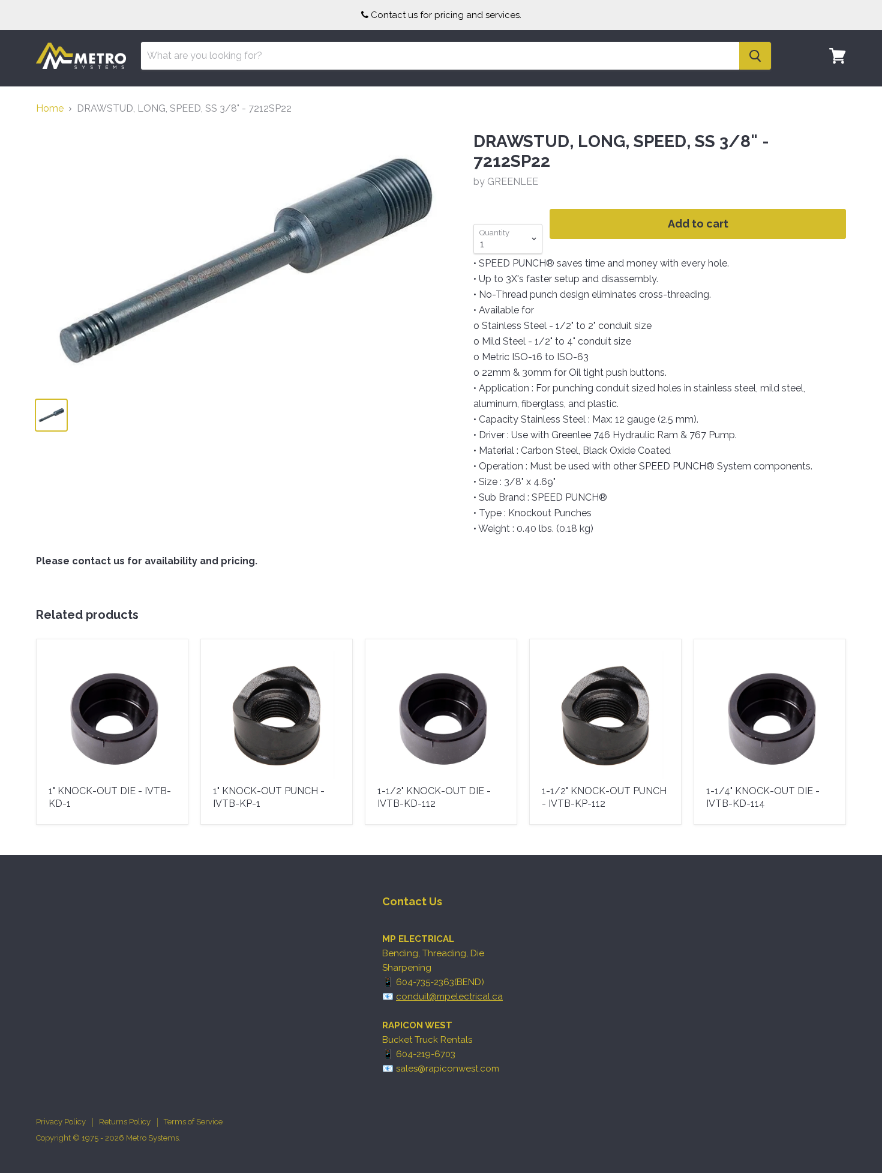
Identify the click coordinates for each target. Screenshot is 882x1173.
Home (50, 108)
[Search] (755, 56)
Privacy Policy (61, 1121)
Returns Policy (125, 1121)
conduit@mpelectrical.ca (449, 996)
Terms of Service (193, 1121)
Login (830, 93)
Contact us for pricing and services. (446, 15)
